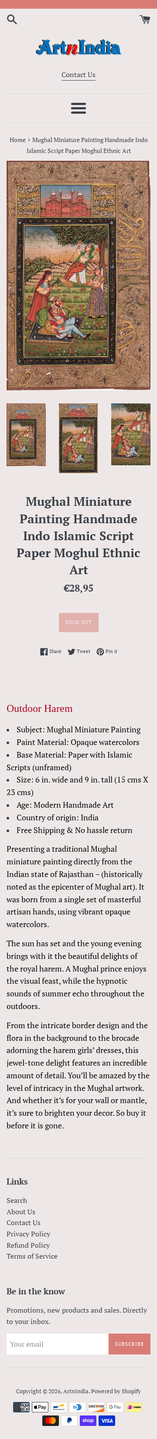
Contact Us (78, 74)
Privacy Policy (28, 1234)
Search (17, 1200)
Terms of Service (32, 1256)
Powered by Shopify (116, 1391)
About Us (21, 1211)
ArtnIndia (76, 1391)
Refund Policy (28, 1245)
